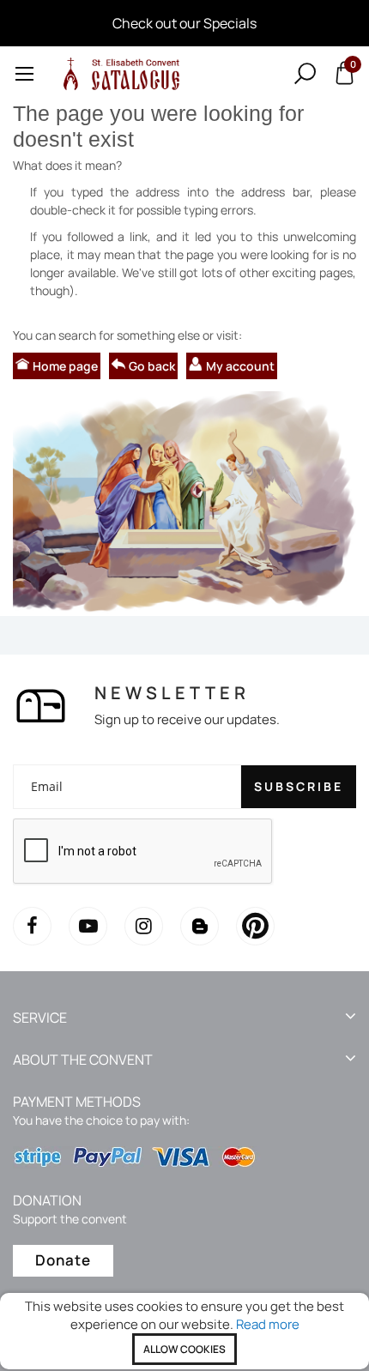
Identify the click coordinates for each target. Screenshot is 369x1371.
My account (240, 366)
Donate (63, 1260)
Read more (267, 1324)
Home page (65, 366)
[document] (184, 1331)
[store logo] (118, 73)
